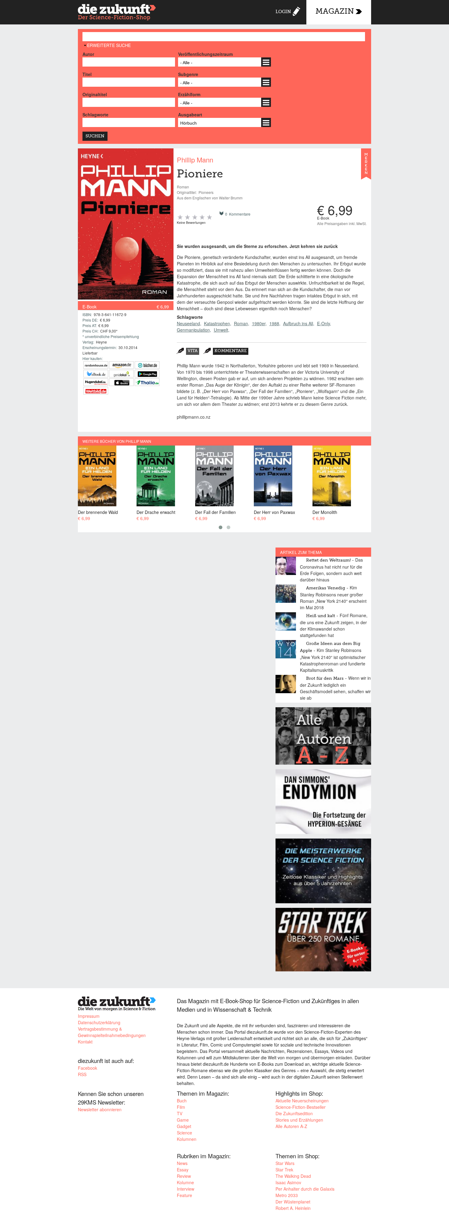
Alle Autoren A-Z (291, 1126)
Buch (182, 1100)
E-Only (323, 323)
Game (183, 1120)
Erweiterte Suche (109, 45)
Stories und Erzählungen (299, 1120)
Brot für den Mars (325, 678)
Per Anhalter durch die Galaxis (305, 1189)
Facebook (87, 1068)
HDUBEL (95, 382)
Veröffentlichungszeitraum (205, 54)
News (182, 1163)
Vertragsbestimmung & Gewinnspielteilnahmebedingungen (112, 1032)
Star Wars (285, 1163)
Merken (366, 166)
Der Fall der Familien (215, 512)
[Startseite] (117, 13)
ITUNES (121, 382)
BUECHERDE (147, 365)
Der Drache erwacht (156, 512)
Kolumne (185, 1182)
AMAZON (121, 365)
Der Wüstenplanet (293, 1202)
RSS (82, 1074)
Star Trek (284, 1170)
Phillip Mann (195, 159)
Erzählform (189, 94)
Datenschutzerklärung (99, 1022)
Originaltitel (94, 94)
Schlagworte (95, 114)
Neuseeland (188, 323)
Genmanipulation (193, 330)
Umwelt (221, 330)
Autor (88, 54)
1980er (258, 323)
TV (179, 1113)
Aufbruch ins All (298, 323)
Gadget (184, 1126)
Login (283, 11)
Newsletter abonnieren (100, 1109)
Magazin (335, 12)
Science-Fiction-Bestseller (301, 1107)
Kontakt (85, 1042)
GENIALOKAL (121, 373)
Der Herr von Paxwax (274, 512)
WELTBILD (95, 391)
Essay (182, 1170)
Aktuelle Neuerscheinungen (302, 1100)
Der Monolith (324, 512)
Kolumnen (186, 1139)
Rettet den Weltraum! (328, 560)
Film (181, 1107)
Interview (185, 1189)
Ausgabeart (190, 114)
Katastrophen (217, 323)
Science (184, 1133)
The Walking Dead (293, 1176)
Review (184, 1176)
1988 (274, 323)
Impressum (89, 1016)
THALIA (147, 382)
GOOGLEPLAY (147, 373)
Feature (184, 1195)
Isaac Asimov (288, 1182)
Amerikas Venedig (325, 588)
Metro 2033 (287, 1195)
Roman (241, 323)
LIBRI (95, 373)
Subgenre (188, 74)
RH (95, 365)
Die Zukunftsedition (294, 1113)
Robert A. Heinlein (293, 1208)
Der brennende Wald (98, 512)
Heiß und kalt (320, 616)
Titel (87, 74)
